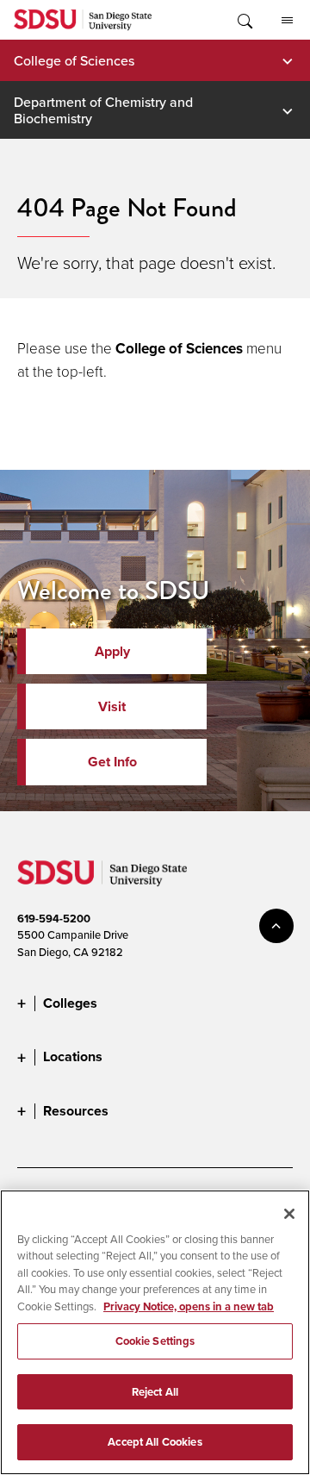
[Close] (289, 1214)
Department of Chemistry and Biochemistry (103, 109)
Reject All (155, 1392)
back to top (276, 926)
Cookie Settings (155, 1341)
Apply (112, 651)
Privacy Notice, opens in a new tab (188, 1306)
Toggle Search (244, 20)
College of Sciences (74, 60)
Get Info (112, 762)
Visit (112, 706)
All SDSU (287, 20)
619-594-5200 (53, 918)
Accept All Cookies (155, 1442)
